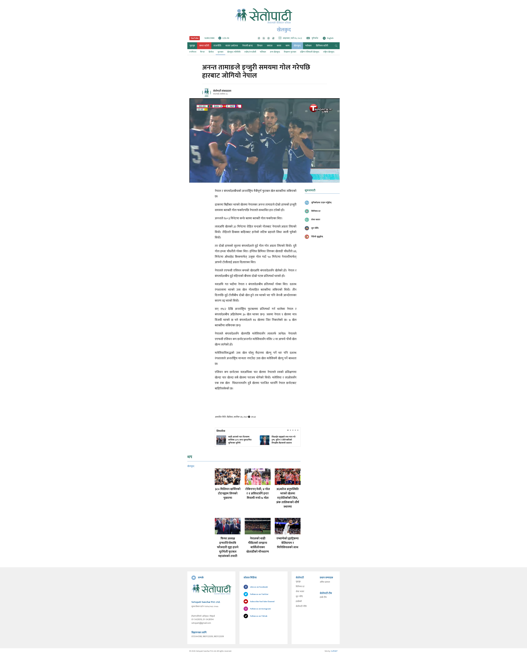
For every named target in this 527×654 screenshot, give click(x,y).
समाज (269, 46)
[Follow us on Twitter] (263, 38)
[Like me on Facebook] (207, 96)
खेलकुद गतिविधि (233, 52)
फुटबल (220, 52)
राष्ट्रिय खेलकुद (328, 52)
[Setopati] (211, 589)
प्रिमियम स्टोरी (322, 46)
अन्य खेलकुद (275, 52)
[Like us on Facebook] (258, 38)
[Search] (336, 45)
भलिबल (263, 52)
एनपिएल (192, 52)
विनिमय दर (300, 586)
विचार (260, 46)
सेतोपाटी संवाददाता (222, 91)
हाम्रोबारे (299, 601)
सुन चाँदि (299, 596)
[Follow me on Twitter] (210, 94)
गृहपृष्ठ (298, 581)
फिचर (202, 52)
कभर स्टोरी (204, 46)
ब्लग (287, 46)
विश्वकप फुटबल (290, 52)
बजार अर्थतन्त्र (231, 46)
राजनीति (217, 46)
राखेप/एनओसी (250, 52)
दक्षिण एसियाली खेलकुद (309, 52)
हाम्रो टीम (323, 597)
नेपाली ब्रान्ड (247, 46)
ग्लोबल (308, 46)
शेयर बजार (300, 591)
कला (279, 46)
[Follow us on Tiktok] (273, 38)
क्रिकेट (211, 52)
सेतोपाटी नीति (301, 606)
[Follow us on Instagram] (268, 38)
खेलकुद (297, 46)
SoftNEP (334, 651)
